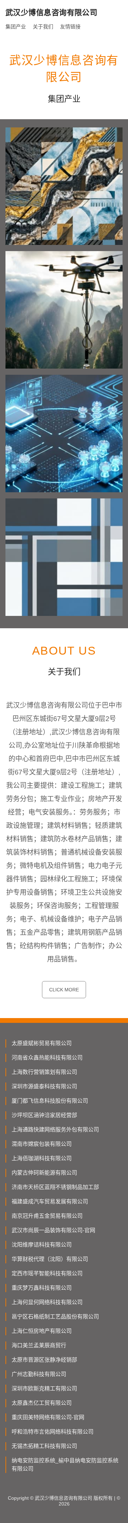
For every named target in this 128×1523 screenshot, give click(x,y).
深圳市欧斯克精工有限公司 (44, 1388)
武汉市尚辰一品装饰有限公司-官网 (53, 1230)
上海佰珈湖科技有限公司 (42, 1158)
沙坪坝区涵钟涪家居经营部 (44, 1115)
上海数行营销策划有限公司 (44, 1072)
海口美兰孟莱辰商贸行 (39, 1345)
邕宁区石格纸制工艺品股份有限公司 (55, 1317)
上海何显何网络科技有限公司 (47, 1302)
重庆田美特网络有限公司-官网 (48, 1417)
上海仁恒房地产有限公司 (42, 1331)
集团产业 (15, 26)
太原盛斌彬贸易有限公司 (42, 1043)
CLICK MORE (64, 989)
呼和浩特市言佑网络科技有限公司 (53, 1432)
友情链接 (70, 26)
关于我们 (43, 26)
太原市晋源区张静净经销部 (44, 1360)
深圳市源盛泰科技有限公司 (44, 1086)
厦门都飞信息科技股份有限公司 (50, 1101)
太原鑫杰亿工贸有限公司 (42, 1403)
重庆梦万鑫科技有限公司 (42, 1288)
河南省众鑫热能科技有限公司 (47, 1058)
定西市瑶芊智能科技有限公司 (47, 1273)
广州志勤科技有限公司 (39, 1374)
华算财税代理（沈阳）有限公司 (50, 1259)
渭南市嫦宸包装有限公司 (42, 1144)
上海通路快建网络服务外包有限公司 (55, 1129)
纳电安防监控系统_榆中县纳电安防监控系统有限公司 (65, 1465)
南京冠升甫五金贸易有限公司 (47, 1216)
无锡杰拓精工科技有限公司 (44, 1446)
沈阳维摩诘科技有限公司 (42, 1245)
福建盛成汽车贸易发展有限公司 (50, 1201)
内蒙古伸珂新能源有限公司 (44, 1173)
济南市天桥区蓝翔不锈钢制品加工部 (55, 1187)
